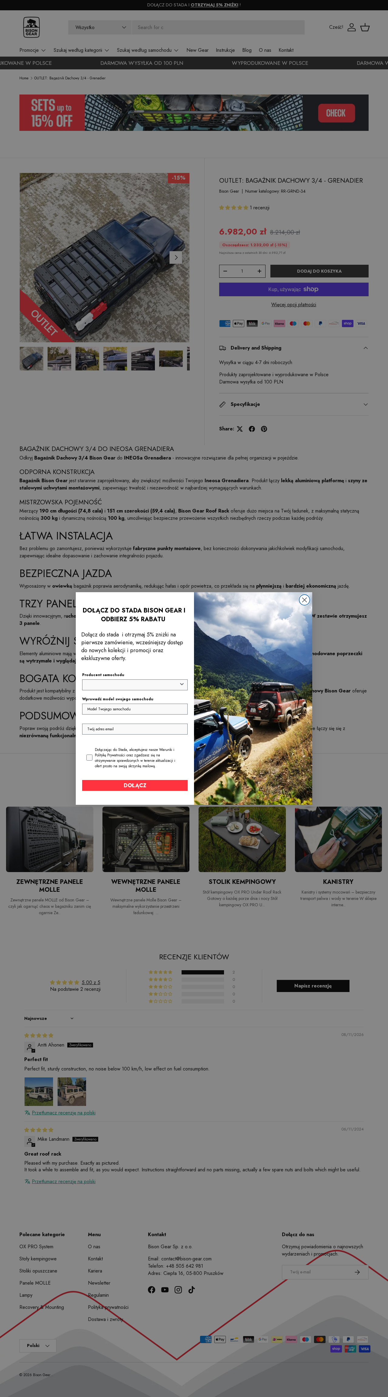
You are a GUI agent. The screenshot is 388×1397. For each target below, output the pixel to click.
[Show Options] (182, 685)
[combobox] (133, 685)
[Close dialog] (304, 600)
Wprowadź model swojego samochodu (117, 699)
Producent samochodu (103, 675)
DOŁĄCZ (135, 785)
